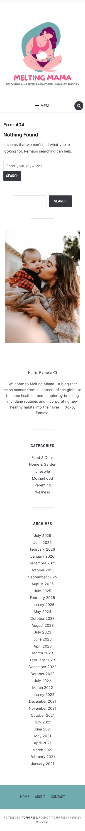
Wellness (42, 492)
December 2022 (42, 666)
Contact (58, 797)
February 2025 (42, 597)
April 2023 (43, 646)
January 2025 (42, 604)
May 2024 (42, 611)
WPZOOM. (42, 822)
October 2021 (42, 715)
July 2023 (42, 632)
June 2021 (42, 729)
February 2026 (42, 549)
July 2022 (42, 680)
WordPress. (30, 817)
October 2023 (42, 618)
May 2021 (42, 736)
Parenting (42, 485)
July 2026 (42, 535)
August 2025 (43, 584)
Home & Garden (42, 464)
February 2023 (42, 660)
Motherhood (42, 478)
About (40, 797)
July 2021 (42, 722)
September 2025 (42, 577)
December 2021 (42, 701)
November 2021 (42, 708)
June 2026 (42, 542)
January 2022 (42, 694)
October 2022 (42, 673)
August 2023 (43, 625)
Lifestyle (42, 471)
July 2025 (42, 591)
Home (24, 797)
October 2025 (42, 570)
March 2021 (42, 750)
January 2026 (42, 556)
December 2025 (42, 563)
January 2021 (42, 763)
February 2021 (42, 756)
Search (60, 201)
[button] (43, 105)
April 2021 (42, 743)
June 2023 (42, 639)
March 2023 (42, 653)
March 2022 (42, 687)
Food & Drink (43, 457)
